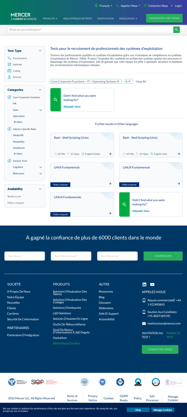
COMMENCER (163, 256)
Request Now (72, 106)
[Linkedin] (144, 285)
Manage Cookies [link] (173, 398)
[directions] (176, 29)
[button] (25, 58)
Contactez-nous (160, 349)
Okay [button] (138, 410)
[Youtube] (152, 285)
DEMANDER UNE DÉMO (164, 18)
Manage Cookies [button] (163, 410)
